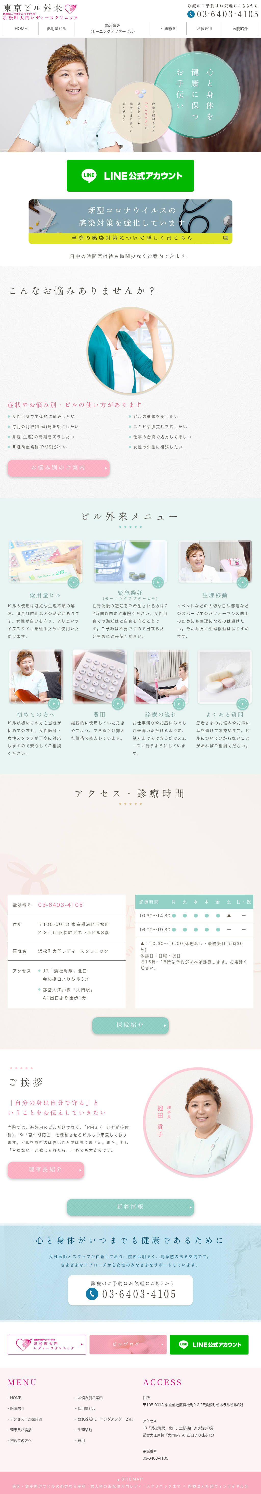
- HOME (14, 1398)
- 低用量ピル (85, 1408)
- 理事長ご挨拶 (20, 1430)
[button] (59, 468)
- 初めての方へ (20, 1440)
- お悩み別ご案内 (89, 1398)
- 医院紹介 (16, 1408)
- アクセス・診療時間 (25, 1419)
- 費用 (80, 1440)
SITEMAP (132, 1479)
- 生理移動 (83, 1430)
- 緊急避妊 (104, 1419)
